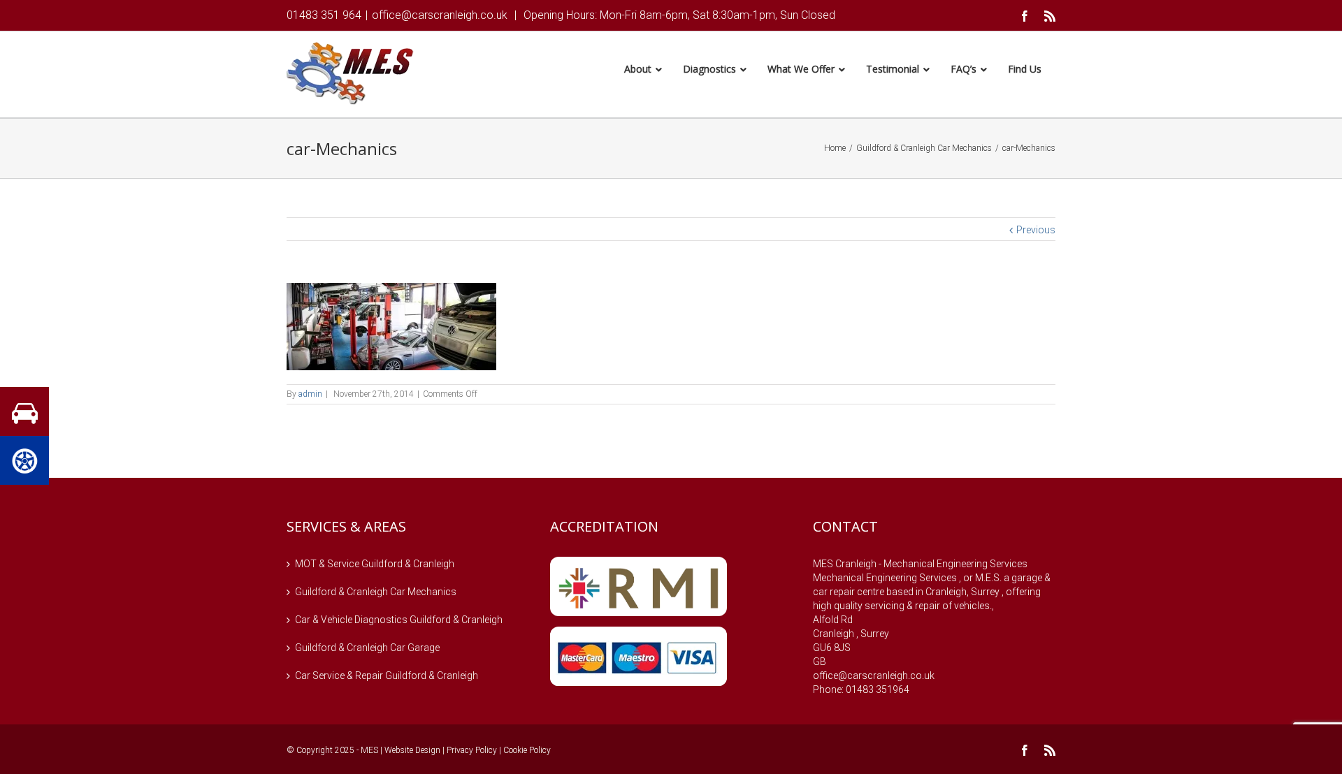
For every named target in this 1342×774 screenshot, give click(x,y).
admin (310, 394)
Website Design (412, 750)
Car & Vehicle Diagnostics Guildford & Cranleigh (399, 619)
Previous (1035, 229)
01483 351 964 (324, 15)
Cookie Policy (527, 750)
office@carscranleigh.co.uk (439, 15)
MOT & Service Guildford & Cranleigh (374, 563)
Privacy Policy (472, 750)
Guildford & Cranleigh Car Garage (367, 647)
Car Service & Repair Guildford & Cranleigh (386, 675)
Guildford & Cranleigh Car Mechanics (375, 591)
